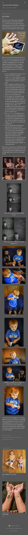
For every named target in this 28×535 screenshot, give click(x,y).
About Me (9, 8)
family (20, 437)
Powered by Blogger (15, 525)
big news (17, 437)
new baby (4, 439)
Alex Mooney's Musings (10, 5)
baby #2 (7, 437)
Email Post (8, 435)
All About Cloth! (9, 474)
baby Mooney (12, 437)
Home (4, 8)
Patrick (10, 77)
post (4, 23)
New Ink (5, 514)
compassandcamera (18, 528)
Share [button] (3, 435)
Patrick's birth (10, 113)
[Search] (25, 2)
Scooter (11, 439)
